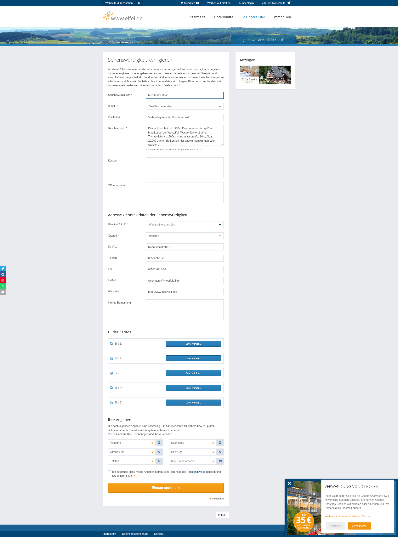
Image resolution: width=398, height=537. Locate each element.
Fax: (110, 269)
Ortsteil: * (113, 235)
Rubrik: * (113, 106)
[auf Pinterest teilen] (3, 280)
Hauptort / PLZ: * (118, 224)
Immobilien (282, 17)
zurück (222, 514)
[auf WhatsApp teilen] (3, 286)
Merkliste (191, 3)
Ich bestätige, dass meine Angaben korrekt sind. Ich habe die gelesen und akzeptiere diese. (166, 473)
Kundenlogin (246, 3)
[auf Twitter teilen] (3, 268)
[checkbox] (166, 474)
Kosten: (112, 160)
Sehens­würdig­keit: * (120, 94)
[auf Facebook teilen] (3, 274)
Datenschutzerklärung (135, 533)
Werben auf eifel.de (219, 3)
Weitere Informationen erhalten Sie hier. (348, 516)
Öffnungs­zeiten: (117, 185)
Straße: (112, 246)
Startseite (197, 17)
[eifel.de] (123, 15)
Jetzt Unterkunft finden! (263, 39)
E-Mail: (112, 280)
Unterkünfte (223, 17)
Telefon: (113, 257)
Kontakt (159, 533)
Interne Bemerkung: (120, 302)
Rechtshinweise (196, 471)
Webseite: (114, 291)
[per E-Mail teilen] (3, 292)
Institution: (114, 117)
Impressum (109, 533)
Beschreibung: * (117, 128)
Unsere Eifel (255, 17)
